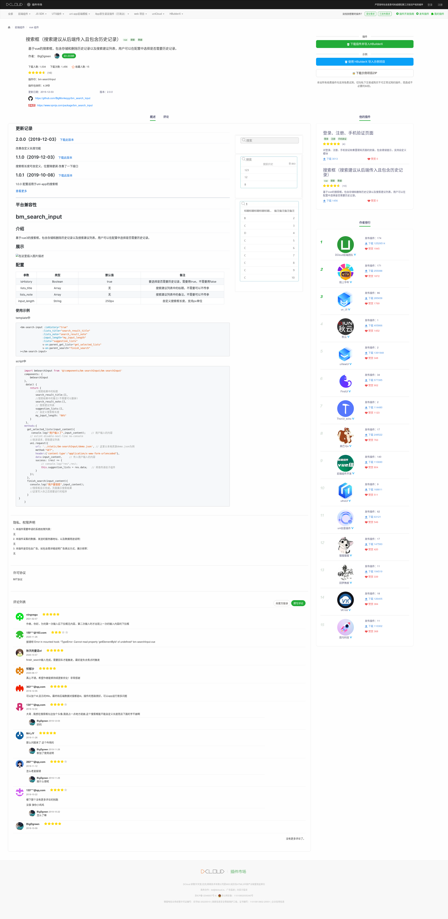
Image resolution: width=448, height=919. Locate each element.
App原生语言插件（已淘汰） (111, 13)
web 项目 (139, 13)
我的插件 (439, 13)
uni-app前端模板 (78, 13)
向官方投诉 (282, 603)
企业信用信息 (278, 901)
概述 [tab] (153, 117)
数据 (140, 39)
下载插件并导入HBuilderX (366, 44)
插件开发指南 (406, 13)
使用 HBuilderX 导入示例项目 (366, 62)
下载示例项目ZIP (366, 73)
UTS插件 (57, 13)
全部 (10, 13)
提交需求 (370, 13)
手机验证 (342, 138)
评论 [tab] (166, 117)
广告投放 (230, 889)
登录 (430, 4)
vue (125, 39)
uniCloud (157, 13)
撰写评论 (298, 603)
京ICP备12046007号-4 (205, 895)
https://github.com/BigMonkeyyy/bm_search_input (62, 98)
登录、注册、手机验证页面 (348, 133)
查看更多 (21, 191)
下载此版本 (67, 139)
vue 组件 (34, 27)
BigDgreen (44, 56)
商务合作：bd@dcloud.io (212, 889)
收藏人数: (82, 66)
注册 (440, 4)
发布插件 (424, 13)
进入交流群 (69, 55)
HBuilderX (175, 13)
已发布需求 (385, 13)
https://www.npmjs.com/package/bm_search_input (65, 105)
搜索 (133, 39)
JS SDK (40, 13)
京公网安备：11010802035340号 (237, 895)
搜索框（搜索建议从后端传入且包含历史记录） (363, 172)
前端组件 (23, 13)
